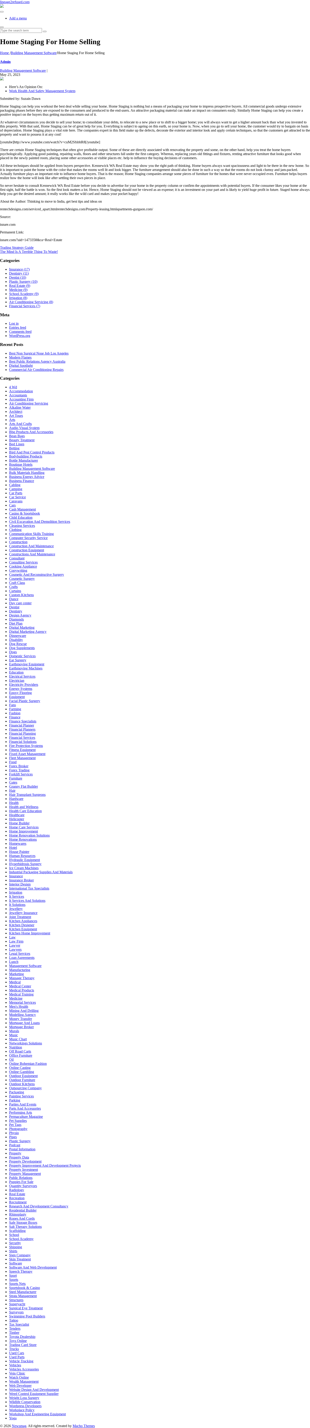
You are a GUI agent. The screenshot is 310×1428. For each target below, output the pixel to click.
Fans (12, 705)
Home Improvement (23, 831)
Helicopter (16, 819)
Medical (15, 982)
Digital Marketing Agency (28, 632)
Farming (15, 709)
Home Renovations (23, 839)
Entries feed (17, 327)
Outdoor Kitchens (22, 1084)
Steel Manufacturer (22, 1292)
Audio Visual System (24, 428)
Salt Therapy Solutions (25, 1227)
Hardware (16, 799)
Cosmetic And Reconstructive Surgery (36, 574)
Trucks (14, 1349)
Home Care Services (24, 827)
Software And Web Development (33, 1267)
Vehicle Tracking (21, 1361)
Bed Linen (16, 444)
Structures (16, 1300)
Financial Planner (21, 725)
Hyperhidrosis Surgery (25, 864)
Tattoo (13, 1320)
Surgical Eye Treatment (26, 1308)
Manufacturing (19, 970)
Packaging (16, 1092)
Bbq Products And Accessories (31, 432)
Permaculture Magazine (26, 1116)
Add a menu (18, 18)
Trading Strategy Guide (17, 248)
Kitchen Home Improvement (29, 933)
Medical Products (21, 990)
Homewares (17, 843)
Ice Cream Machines (24, 868)
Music (13, 1035)
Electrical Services (22, 676)
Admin (5, 62)
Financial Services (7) (24, 306)
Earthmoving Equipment (26, 664)
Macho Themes (84, 1426)
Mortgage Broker (21, 1027)
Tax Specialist (19, 1324)
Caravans (15, 501)
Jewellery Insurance (23, 913)
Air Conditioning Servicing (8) (31, 302)
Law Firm (16, 941)
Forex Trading (19, 770)
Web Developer (20, 1385)
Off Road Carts (20, 1051)
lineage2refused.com (15, 2)
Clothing (15, 530)
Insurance (16, 876)
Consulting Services (23, 562)
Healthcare (17, 815)
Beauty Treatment (21, 440)
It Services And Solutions (27, 900)
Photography (18, 1129)
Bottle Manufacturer (23, 460)
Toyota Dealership (22, 1337)
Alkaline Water (20, 407)
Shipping (15, 1247)
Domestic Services (22, 656)
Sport (13, 1275)
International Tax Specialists (29, 888)
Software (15, 1263)
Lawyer (14, 945)
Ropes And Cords (22, 1218)
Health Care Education (25, 811)
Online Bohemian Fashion (28, 1064)
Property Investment (23, 1169)
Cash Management (22, 509)
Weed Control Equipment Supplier (34, 1394)
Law (12, 937)
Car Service (17, 497)
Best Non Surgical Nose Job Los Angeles (39, 353)
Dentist (14, 607)
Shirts (13, 1251)
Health (14, 803)
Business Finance (21, 481)
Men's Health (18, 1006)
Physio (14, 1133)
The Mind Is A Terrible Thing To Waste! (29, 252)
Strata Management (23, 1296)
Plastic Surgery (20, 1141)
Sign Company (20, 1255)
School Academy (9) (24, 294)
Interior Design (20, 884)
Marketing (16, 974)
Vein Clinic (17, 1373)
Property (15, 1153)
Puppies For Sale (21, 1182)
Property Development (25, 1161)
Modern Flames (20, 357)
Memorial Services (22, 1002)
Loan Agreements (21, 958)
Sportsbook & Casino (24, 1288)
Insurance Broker (21, 880)
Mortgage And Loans (24, 1023)
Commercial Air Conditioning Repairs (36, 370)
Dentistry (15, 611)
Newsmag (19, 1426)
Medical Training (21, 994)
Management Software (25, 966)
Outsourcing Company (25, 1088)
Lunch (13, 962)
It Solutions (17, 905)
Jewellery (16, 909)
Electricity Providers (23, 684)
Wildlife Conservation (24, 1402)
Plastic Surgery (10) (23, 281)
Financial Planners (22, 729)
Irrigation (15, 892)
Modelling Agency (22, 1015)
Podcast (14, 1145)
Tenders (14, 1328)
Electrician (16, 680)
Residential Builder (23, 1210)
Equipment (17, 697)
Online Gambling (21, 1072)
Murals (14, 1031)
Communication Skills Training (31, 534)
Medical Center (20, 986)
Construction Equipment (26, 550)
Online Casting (20, 1068)
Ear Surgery (17, 660)
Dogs (13, 652)
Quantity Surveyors (23, 1186)
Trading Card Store (23, 1345)
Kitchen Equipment (23, 929)
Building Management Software (23, 70)
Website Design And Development (34, 1390)
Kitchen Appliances (23, 921)
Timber (14, 1332)
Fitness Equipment (22, 750)
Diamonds (16, 619)
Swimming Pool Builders (27, 1316)
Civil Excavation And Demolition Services (39, 521)
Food (13, 762)
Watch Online (19, 1377)
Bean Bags (17, 436)
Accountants (18, 395)
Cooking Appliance (23, 566)
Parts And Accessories (25, 1108)
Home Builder (19, 823)
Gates (13, 782)
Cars (12, 505)
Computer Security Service (28, 538)
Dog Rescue (18, 644)
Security (15, 1243)
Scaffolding (17, 1231)
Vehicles (15, 1365)
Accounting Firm (21, 399)
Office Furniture (20, 1055)
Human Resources (22, 856)
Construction (18, 542)
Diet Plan (15, 623)
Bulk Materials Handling (26, 473)
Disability (16, 640)
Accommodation (21, 391)
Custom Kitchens (21, 595)
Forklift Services (21, 774)
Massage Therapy (21, 978)
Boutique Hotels (20, 464)
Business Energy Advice (26, 477)
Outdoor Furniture (22, 1080)
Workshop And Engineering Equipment (37, 1414)
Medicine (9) (18, 290)
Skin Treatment (20, 1259)
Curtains (15, 591)
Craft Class (17, 583)
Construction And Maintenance (31, 546)
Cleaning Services (22, 526)
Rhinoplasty (17, 1214)
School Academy (21, 1239)
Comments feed (20, 332)
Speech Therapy (20, 1271)
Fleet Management (22, 758)
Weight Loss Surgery (24, 1398)
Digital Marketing (21, 627)
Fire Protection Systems (26, 746)
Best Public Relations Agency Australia (37, 361)
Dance (13, 599)
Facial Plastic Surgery (24, 701)
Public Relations (20, 1178)
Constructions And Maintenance (32, 554)
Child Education (20, 517)
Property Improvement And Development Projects (45, 1165)
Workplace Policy (21, 1410)
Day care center (20, 603)
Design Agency (20, 615)
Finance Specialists (22, 721)
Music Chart (18, 1039)
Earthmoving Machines (25, 668)
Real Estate (17, 1194)
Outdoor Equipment (23, 1076)
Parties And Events (22, 1104)
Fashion (14, 713)
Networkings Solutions (25, 1043)
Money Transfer (20, 1019)
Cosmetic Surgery (22, 579)
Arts (12, 420)
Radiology (16, 1190)
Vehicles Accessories (24, 1369)
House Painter (19, 852)
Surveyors (16, 1312)
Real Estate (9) (19, 286)
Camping (15, 489)
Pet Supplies (18, 1121)
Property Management (25, 1174)
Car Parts (15, 493)
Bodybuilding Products (25, 456)
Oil (11, 1059)
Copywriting (18, 570)
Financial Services (22, 737)
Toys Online (18, 1341)
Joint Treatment (20, 917)
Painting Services (21, 1096)
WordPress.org (19, 336)
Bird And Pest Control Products (31, 452)
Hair (12, 790)
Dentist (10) (17, 277)
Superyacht (17, 1304)
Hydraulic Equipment (24, 860)
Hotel (13, 848)
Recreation (17, 1198)
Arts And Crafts (20, 424)
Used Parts (17, 1357)
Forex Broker (18, 766)
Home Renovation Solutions (29, 835)
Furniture (15, 778)
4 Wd (13, 387)
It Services (16, 896)
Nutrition (15, 1047)
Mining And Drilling (24, 1011)
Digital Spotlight (21, 365)
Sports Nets (17, 1284)
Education (16, 672)
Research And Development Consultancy (38, 1206)
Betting (14, 448)
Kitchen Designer (21, 925)
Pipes (13, 1137)
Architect (15, 411)
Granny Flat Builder (23, 786)
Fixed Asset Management (27, 754)
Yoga (13, 1418)
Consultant (17, 558)
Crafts (13, 587)
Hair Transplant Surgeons (27, 795)
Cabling (14, 485)
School (14, 1235)
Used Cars (16, 1353)
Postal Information (22, 1149)
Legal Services (19, 953)
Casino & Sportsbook (24, 513)
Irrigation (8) (18, 298)
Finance (14, 717)
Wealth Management (24, 1381)
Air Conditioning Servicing (28, 403)
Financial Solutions (23, 742)
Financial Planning (22, 733)
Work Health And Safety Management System (42, 91)
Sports (13, 1280)
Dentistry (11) (19, 273)
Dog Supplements (22, 648)
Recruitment (18, 1202)
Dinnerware (17, 636)
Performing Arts (20, 1112)
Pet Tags (15, 1125)
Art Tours (16, 416)
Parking (14, 1100)
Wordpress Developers (25, 1406)
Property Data (19, 1157)
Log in (14, 323)
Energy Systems (20, 689)
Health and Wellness (23, 807)
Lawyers (15, 949)
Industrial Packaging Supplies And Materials (41, 872)
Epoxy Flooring (20, 693)
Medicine (15, 998)
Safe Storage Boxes (23, 1222)
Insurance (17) (19, 269)
